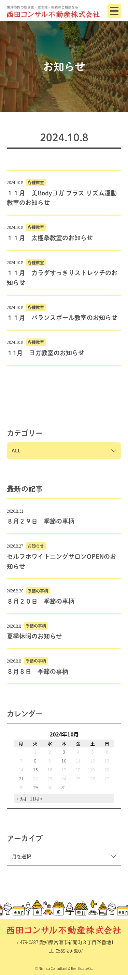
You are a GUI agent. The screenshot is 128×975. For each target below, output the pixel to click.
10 (63, 760)
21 (21, 778)
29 (35, 787)
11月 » (36, 798)
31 (63, 787)
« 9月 (21, 798)
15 (35, 769)
